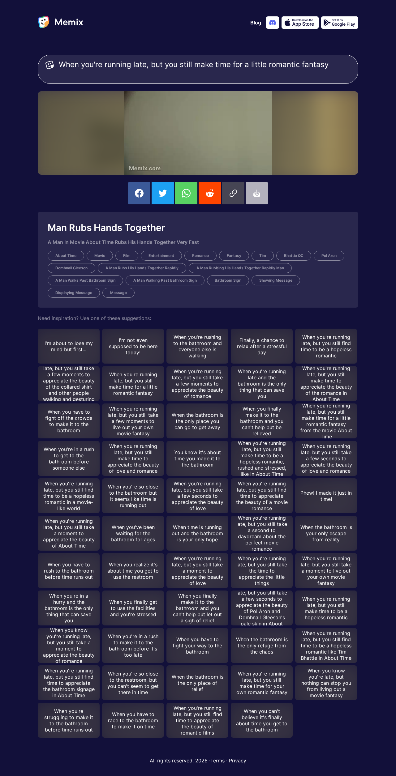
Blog (255, 22)
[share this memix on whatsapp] (186, 193)
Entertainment (161, 255)
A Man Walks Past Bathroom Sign (85, 280)
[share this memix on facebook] (139, 193)
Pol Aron (329, 255)
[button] (233, 193)
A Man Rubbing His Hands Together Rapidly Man (240, 268)
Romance (200, 255)
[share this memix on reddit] (210, 193)
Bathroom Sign (228, 280)
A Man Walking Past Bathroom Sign (165, 280)
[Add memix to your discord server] (272, 22)
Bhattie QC (293, 255)
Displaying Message (73, 292)
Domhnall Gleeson (71, 268)
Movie (99, 255)
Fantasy (234, 255)
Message (118, 292)
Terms (217, 760)
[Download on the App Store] (300, 22)
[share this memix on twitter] (163, 193)
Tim (262, 255)
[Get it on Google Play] (339, 22)
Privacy (237, 760)
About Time (65, 255)
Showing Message (275, 280)
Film (127, 255)
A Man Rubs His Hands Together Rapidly (142, 268)
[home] (60, 22)
